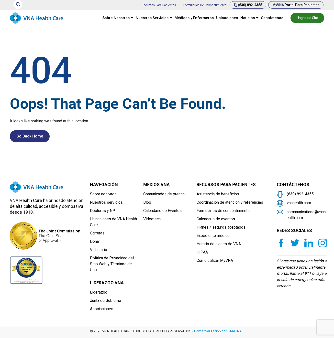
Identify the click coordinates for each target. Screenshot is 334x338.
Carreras (97, 233)
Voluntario (98, 249)
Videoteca (152, 219)
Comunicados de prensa (164, 194)
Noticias (247, 18)
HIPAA (202, 252)
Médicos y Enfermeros (194, 18)
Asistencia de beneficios (218, 194)
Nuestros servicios (106, 202)
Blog (147, 202)
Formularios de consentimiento (204, 5)
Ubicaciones (227, 18)
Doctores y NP (102, 210)
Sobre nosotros (103, 194)
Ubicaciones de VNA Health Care (113, 222)
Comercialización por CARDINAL (219, 331)
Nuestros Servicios (152, 18)
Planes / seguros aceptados (221, 227)
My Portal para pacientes (295, 5)
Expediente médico (213, 235)
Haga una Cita (307, 18)
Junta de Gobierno (105, 300)
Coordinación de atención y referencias (230, 202)
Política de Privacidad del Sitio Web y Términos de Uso (112, 264)
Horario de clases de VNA (219, 244)
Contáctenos (272, 18)
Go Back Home (29, 136)
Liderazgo (98, 292)
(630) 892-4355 (249, 5)
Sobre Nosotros (116, 18)
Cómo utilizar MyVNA (215, 260)
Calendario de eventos (216, 219)
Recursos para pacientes (159, 5)
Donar (95, 241)
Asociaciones (101, 308)
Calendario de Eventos (162, 210)
